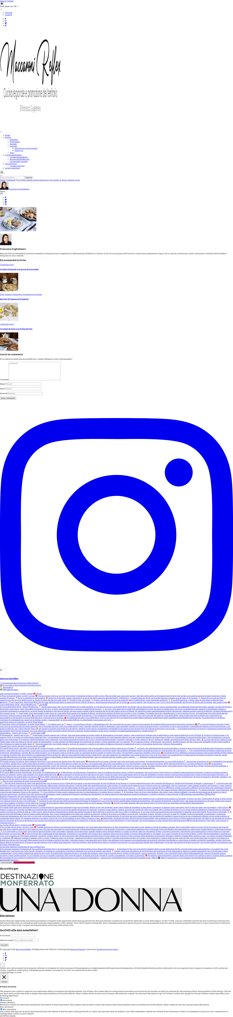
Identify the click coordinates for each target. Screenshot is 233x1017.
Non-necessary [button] (6, 1007)
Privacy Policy (112, 949)
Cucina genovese (17, 166)
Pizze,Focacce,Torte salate (26, 148)
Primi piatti (15, 142)
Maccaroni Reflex (23, 949)
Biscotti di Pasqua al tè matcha (14, 299)
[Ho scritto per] (27, 887)
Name (3, 384)
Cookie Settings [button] (7, 972)
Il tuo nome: (5, 935)
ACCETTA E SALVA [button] (8, 1016)
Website (3, 393)
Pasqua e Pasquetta (13, 294)
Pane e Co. (19, 151)
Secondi (13, 144)
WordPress (101, 949)
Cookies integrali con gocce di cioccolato (19, 269)
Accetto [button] (17, 972)
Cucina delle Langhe (19, 161)
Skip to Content (6, 1)
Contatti (8, 15)
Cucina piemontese (13, 155)
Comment (4, 380)
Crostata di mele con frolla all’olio (16, 329)
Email (3, 389)
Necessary (7, 1000)
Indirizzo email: (7, 940)
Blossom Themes (78, 949)
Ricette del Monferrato (20, 159)
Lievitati (13, 146)
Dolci (12, 153)
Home (7, 135)
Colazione (4, 265)
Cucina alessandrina (19, 157)
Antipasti (14, 140)
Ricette (8, 137)
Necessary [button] (4, 998)
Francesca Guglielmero (18, 189)
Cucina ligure (11, 164)
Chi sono (8, 13)
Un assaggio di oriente (32, 294)
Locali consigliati (12, 168)
